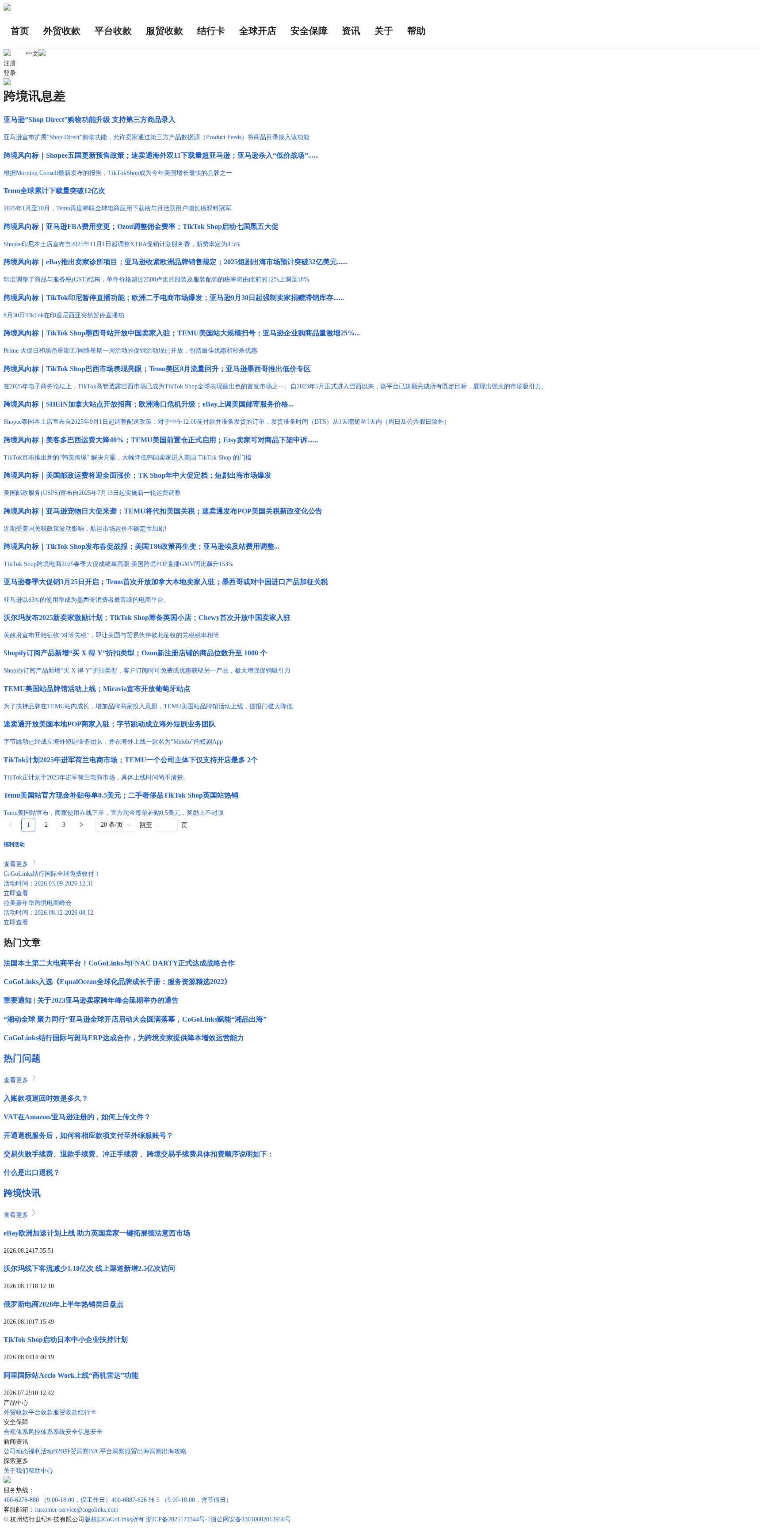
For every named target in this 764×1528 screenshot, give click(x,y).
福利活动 (40, 1451)
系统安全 (65, 1432)
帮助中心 (40, 1470)
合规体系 (16, 1432)
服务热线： (19, 1490)
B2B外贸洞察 (71, 1451)
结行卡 (87, 1412)
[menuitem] (20, 31)
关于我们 (16, 1470)
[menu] (382, 31)
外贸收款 (16, 1412)
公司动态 (16, 1451)
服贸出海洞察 (143, 1451)
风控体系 (40, 1432)
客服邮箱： (19, 1509)
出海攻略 (174, 1451)
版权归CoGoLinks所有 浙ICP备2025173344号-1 (147, 1519)
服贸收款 (65, 1412)
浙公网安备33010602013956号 (250, 1519)
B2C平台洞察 (107, 1451)
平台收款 (40, 1412)
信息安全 (90, 1432)
